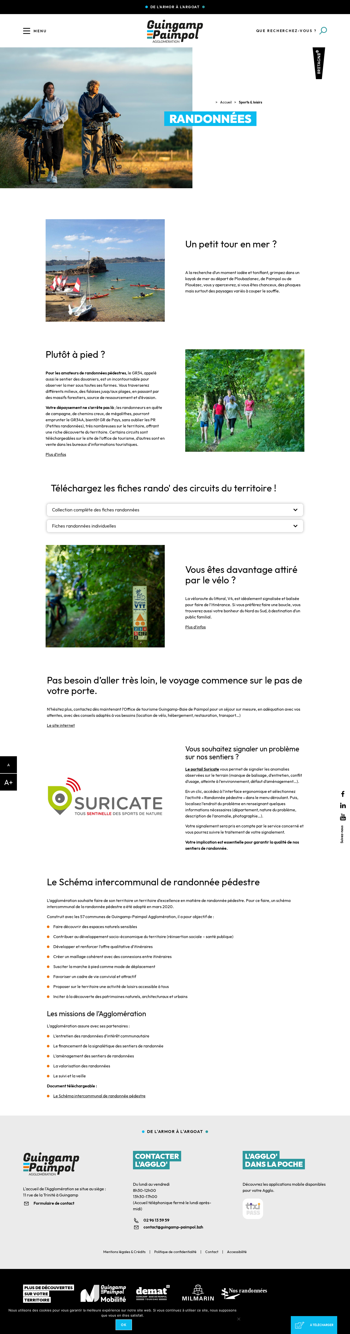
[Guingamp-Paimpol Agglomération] (175, 31)
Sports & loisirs (250, 102)
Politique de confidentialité (175, 1251)
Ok (124, 1325)
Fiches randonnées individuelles (84, 526)
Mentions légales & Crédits (124, 1251)
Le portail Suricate (202, 769)
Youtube (343, 817)
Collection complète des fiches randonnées (95, 510)
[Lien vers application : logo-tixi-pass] (253, 1209)
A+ (8, 782)
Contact (211, 1251)
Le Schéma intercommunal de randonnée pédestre (99, 1095)
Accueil (226, 102)
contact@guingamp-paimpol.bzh (173, 1227)
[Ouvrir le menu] (26, 31)
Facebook (343, 794)
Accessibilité (237, 1251)
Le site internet (61, 725)
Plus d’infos (56, 454)
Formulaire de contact (54, 1203)
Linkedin (343, 805)
